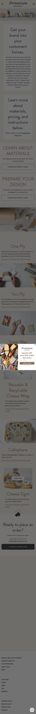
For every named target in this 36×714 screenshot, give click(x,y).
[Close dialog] (35, 345)
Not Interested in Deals (27, 365)
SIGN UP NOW (27, 363)
